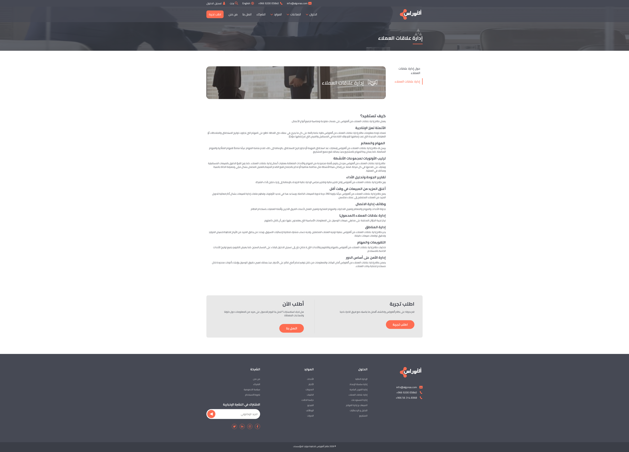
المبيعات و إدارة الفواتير (356, 405)
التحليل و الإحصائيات (358, 410)
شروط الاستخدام (252, 395)
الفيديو (310, 405)
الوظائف (310, 410)
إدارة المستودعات (359, 400)
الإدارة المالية (361, 379)
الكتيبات (310, 395)
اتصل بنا (247, 14)
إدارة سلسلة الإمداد (358, 384)
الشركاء (261, 14)
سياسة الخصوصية (252, 389)
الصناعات (295, 14)
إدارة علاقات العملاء (407, 81)
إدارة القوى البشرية (358, 389)
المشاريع (363, 416)
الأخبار (311, 384)
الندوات (310, 416)
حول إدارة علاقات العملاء (409, 71)
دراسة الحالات (307, 400)
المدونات (309, 389)
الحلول (313, 14)
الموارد (278, 14)
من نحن (233, 14)
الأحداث (310, 379)
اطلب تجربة (215, 14)
